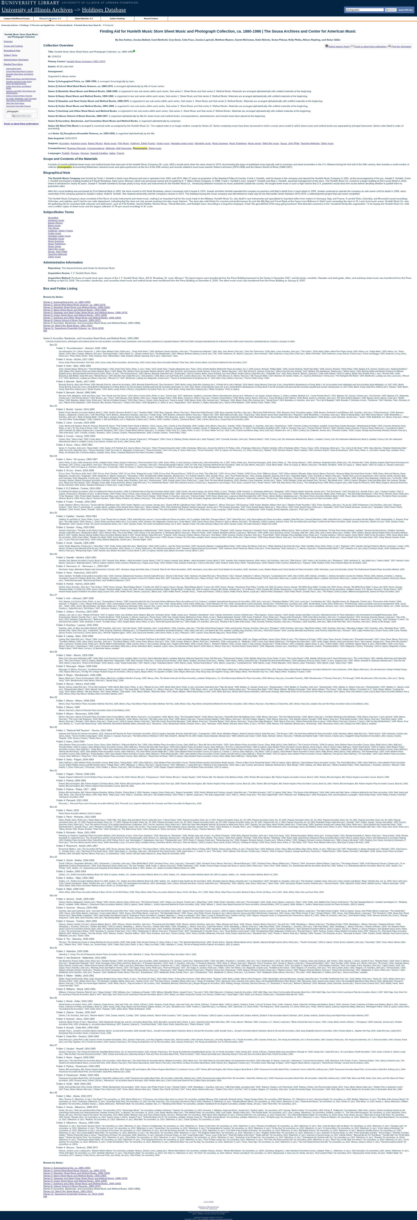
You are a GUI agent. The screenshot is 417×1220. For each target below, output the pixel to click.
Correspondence (95, 148)
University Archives (9, 25)
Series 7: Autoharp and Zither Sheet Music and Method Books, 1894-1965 (82, 317)
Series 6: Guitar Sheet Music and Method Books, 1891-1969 (75, 315)
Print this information (401, 46)
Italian (112, 153)
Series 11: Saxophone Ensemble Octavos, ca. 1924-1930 (73, 328)
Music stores (254, 143)
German (84, 153)
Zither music (327, 143)
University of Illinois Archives (37, 10)
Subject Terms (10, 55)
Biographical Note (12, 50)
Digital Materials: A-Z (84, 19)
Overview (8, 41)
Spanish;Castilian (99, 153)
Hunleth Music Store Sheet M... (89, 25)
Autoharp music (79, 143)
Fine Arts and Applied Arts (43, 25)
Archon (206, 1217)
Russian (75, 153)
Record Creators (151, 19)
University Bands (65, 25)
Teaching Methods (310, 143)
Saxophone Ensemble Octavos (18, 106)
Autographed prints (13, 69)
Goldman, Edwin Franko (142, 143)
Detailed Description (13, 64)
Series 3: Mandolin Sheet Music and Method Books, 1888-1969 (76, 307)
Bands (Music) (95, 143)
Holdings (25, 25)
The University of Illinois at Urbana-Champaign (215, 1219)
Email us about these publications (21, 124)
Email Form (213, 1208)
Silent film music (270, 143)
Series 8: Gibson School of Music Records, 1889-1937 (72, 320)
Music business (220, 143)
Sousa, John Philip (289, 143)
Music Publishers (238, 143)
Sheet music (155, 148)
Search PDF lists (406, 10)
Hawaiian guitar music (182, 143)
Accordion (64, 143)
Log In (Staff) (209, 1202)
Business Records (76, 148)
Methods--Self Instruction (119, 148)
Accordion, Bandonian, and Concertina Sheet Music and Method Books (21, 100)
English (66, 153)
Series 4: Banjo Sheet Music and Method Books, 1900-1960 (75, 310)
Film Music (123, 143)
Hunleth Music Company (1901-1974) (86, 61)
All (45, 330)
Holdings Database (104, 10)
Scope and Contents (13, 46)
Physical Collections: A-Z (50, 19)
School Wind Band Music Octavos (19, 71)
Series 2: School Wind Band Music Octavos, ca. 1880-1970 (74, 304)
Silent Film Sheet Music (15, 103)
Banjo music (110, 143)
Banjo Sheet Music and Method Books (21, 79)
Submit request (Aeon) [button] (339, 46)
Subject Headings (117, 19)
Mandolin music (203, 143)
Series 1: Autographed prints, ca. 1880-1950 (67, 302)
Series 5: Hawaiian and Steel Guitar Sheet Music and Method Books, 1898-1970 (85, 312)
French (120, 153)
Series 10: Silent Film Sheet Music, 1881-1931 (68, 325)
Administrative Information (16, 59)
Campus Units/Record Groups (17, 19)
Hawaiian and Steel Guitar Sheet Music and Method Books (19, 83)
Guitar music (163, 143)
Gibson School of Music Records (19, 96)
